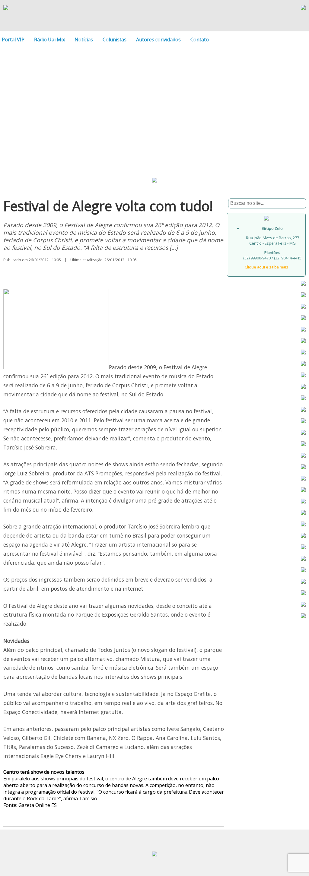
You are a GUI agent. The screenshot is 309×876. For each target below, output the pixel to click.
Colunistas (114, 39)
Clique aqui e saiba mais (266, 267)
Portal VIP (13, 39)
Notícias (84, 39)
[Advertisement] (154, 103)
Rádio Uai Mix (49, 39)
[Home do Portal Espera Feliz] (5, 8)
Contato (199, 39)
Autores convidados (158, 39)
